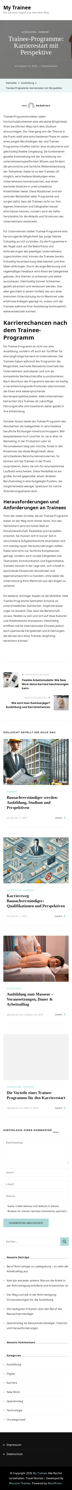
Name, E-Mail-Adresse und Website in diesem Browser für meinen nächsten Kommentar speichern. (37, 1209)
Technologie (14, 1410)
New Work (13, 1392)
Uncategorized (16, 1419)
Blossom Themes (20, 1483)
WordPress (55, 1483)
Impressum (14, 1445)
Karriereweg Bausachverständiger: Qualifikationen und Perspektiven (36, 901)
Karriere (44, 32)
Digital (11, 1374)
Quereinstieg (15, 1401)
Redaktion (43, 105)
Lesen (58, 817)
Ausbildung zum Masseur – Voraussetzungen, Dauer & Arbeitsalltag (30, 999)
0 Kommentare (49, 66)
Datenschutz (15, 1454)
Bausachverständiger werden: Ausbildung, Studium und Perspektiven (32, 802)
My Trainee (17, 7)
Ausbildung (29, 32)
